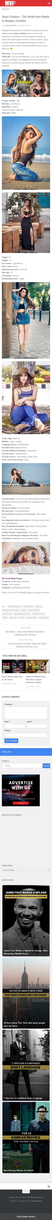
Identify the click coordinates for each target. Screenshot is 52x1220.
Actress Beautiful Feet (14, 606)
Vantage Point (11, 26)
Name (7, 722)
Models (5, 9)
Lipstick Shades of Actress (22, 614)
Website (7, 730)
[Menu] (49, 3)
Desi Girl (38, 606)
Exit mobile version (26, 1216)
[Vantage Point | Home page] (13, 3)
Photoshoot (13, 617)
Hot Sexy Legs (7, 614)
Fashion (23, 610)
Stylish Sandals (43, 617)
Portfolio (21, 617)
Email (30, 722)
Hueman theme (37, 1201)
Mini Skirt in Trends (38, 614)
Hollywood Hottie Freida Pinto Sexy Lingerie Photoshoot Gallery (36, 679)
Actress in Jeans (28, 606)
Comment (8, 704)
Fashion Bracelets (34, 610)
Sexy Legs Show (32, 617)
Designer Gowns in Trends (11, 610)
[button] (26, 920)
